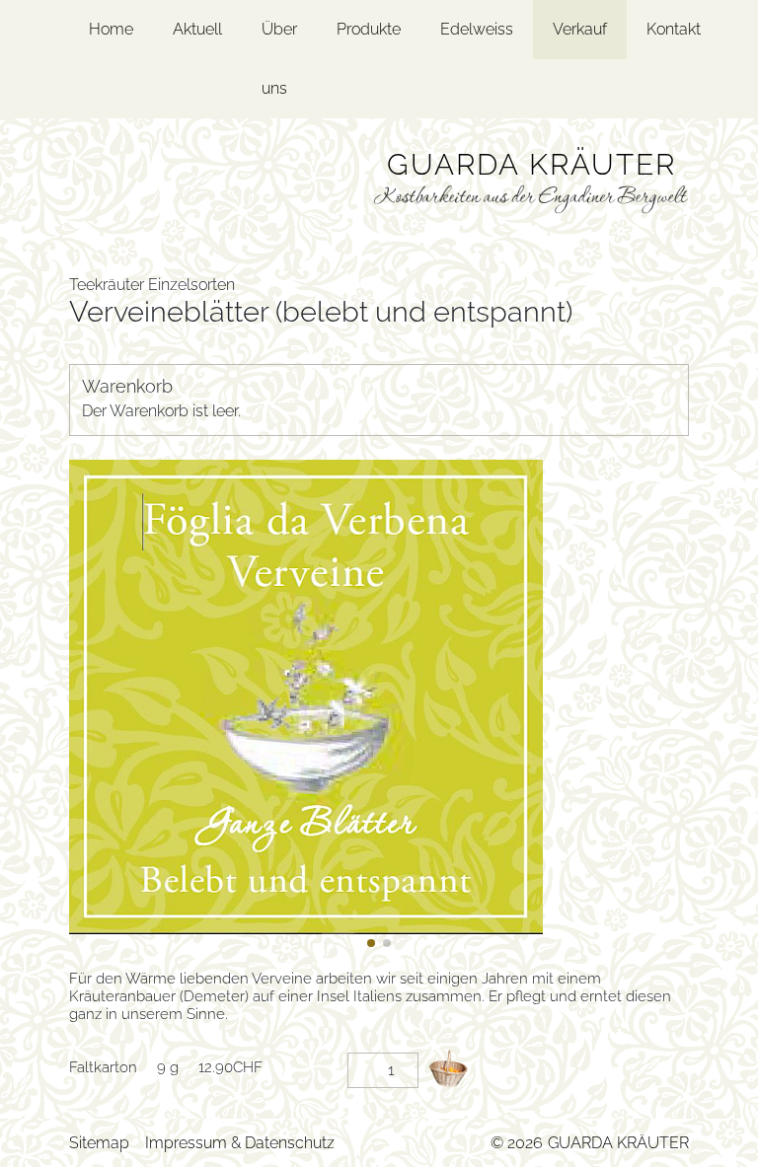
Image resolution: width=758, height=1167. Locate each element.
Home (111, 29)
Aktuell (197, 29)
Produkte (369, 29)
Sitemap (99, 1142)
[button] (371, 943)
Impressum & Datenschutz (240, 1142)
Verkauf (580, 29)
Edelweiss (476, 29)
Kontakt (673, 29)
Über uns (279, 59)
